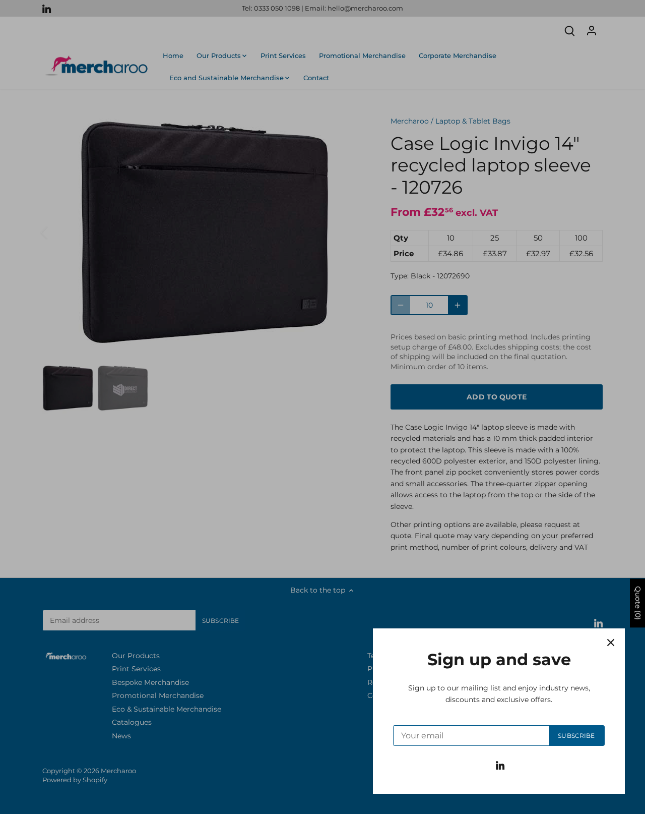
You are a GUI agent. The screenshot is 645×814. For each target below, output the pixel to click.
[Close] (611, 642)
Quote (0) (637, 603)
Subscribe (576, 735)
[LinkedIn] (500, 765)
